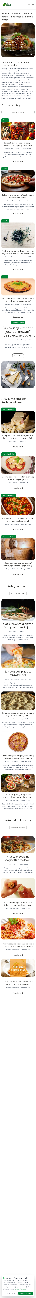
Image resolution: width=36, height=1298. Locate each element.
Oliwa (5, 120)
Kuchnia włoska (18, 323)
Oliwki (5, 221)
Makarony (8, 38)
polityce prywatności (20, 1289)
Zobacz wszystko (18, 112)
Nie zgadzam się (10, 1293)
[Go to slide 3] (31, 54)
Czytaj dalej (18, 356)
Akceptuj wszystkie (25, 1293)
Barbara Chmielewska (12, 149)
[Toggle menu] (33, 4)
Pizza (5, 169)
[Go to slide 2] (30, 54)
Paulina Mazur (11, 201)
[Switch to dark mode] (29, 4)
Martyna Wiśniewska (10, 50)
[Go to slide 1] (28, 54)
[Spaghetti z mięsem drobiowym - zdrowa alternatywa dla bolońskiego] (18, 40)
